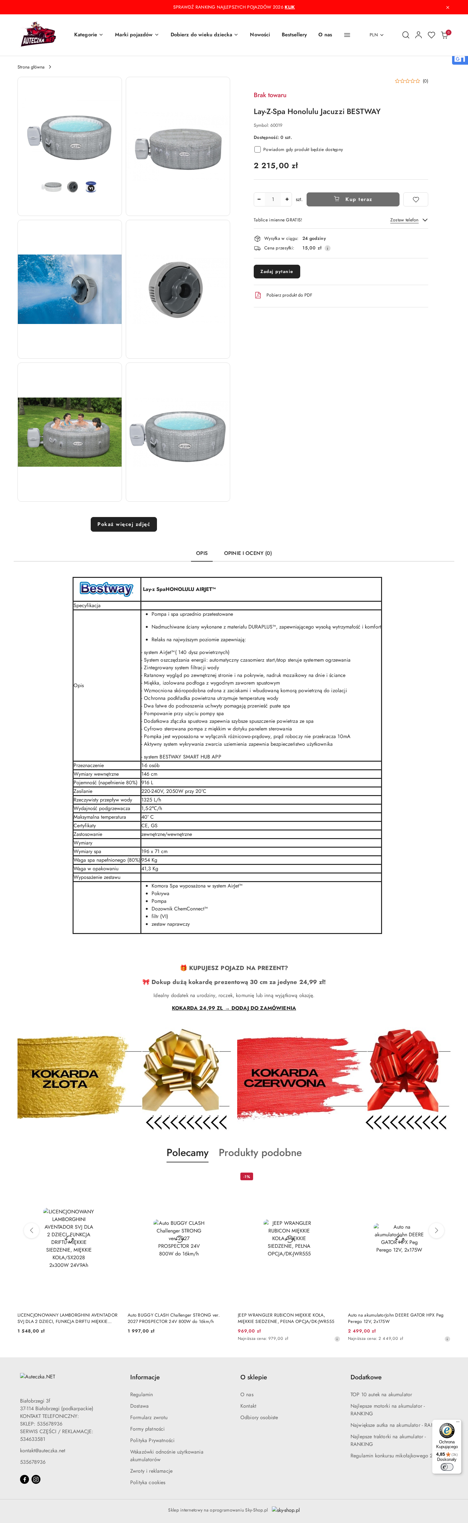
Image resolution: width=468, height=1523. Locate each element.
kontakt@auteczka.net (42, 1450)
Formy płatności (147, 1429)
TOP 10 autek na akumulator (381, 1394)
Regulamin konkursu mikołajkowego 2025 (396, 1455)
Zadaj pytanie (277, 271)
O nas (246, 1394)
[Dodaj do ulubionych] (415, 199)
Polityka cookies (148, 1482)
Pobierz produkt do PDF (289, 295)
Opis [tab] (202, 553)
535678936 (33, 1462)
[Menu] (458, 1423)
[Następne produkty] (436, 1230)
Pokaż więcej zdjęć (123, 524)
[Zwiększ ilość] (287, 199)
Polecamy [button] (188, 1152)
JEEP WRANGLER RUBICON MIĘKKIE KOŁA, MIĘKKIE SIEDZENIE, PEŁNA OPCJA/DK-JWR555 (286, 1318)
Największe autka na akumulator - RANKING (399, 1425)
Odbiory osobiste (259, 1417)
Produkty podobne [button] (260, 1152)
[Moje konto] (418, 35)
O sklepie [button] (253, 1377)
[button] (89, 35)
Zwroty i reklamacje (151, 1471)
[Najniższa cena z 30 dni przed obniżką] (337, 1339)
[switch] (447, 1467)
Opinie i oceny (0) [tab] (248, 553)
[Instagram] (36, 1479)
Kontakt (248, 1406)
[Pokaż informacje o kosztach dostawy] (327, 248)
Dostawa (139, 1406)
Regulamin (141, 1394)
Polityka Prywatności (152, 1440)
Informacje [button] (145, 1377)
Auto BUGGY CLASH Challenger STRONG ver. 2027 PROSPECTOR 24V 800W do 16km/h (174, 1318)
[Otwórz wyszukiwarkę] (406, 35)
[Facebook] (24, 1479)
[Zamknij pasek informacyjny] (447, 7)
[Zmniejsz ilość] (259, 199)
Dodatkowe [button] (366, 1377)
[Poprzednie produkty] (31, 1230)
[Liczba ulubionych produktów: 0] (431, 35)
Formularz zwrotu (149, 1417)
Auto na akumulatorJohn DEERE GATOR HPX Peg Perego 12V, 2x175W (396, 1318)
